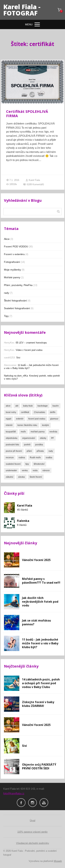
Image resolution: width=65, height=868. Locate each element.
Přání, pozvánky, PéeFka (18, 285)
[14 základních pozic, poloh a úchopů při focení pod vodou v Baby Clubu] (11, 683)
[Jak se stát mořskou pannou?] (11, 622)
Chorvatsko (39, 412)
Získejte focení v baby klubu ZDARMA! (38, 704)
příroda (40, 451)
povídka (39, 444)
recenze (10, 457)
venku (25, 470)
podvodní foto (12, 444)
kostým (45, 425)
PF (52, 438)
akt (16, 406)
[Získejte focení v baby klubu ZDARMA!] (11, 704)
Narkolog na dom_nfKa (16, 375)
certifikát (25, 412)
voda (35, 470)
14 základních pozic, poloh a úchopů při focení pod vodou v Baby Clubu (41, 683)
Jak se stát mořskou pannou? (36, 622)
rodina (22, 457)
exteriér (19, 418)
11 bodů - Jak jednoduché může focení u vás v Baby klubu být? (40, 643)
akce (8, 406)
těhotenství (39, 464)
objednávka (11, 438)
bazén (56, 406)
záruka (21, 477)
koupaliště (11, 431)
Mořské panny (12, 277)
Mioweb (58, 861)
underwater (11, 470)
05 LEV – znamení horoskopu (31, 342)
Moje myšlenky (12, 269)
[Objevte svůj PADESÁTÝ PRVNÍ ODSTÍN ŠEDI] (11, 766)
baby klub (28, 406)
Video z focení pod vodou (29, 350)
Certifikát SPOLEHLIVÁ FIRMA (27, 113)
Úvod (32, 820)
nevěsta (53, 431)
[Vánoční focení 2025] (11, 560)
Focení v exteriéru (14, 254)
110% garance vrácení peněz (32, 831)
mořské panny (38, 431)
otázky (43, 438)
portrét (27, 444)
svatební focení (13, 464)
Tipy (6, 316)
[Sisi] (11, 745)
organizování (28, 438)
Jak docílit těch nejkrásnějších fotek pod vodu (40, 601)
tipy (27, 464)
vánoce (46, 470)
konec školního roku (27, 425)
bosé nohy (11, 412)
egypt (8, 418)
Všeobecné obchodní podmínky (32, 843)
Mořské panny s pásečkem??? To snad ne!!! (41, 581)
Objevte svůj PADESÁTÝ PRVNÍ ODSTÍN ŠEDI (39, 766)
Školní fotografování (15, 300)
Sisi (18, 357)
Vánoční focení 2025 (36, 560)
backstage (43, 406)
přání (29, 451)
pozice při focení (14, 451)
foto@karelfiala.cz (13, 793)
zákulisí (9, 477)
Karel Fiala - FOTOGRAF (21, 10)
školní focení (36, 477)
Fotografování (12, 261)
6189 (35, 184)
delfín (52, 412)
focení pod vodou (36, 418)
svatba (49, 457)
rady (6, 292)
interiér (9, 425)
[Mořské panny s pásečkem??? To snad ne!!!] (11, 580)
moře (23, 431)
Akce (7, 238)
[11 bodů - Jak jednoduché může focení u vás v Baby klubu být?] (11, 643)
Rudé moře (35, 457)
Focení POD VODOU (16, 246)
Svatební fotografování (17, 308)
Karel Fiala (34, 180)
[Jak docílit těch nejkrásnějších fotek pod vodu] (11, 601)
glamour (54, 418)
